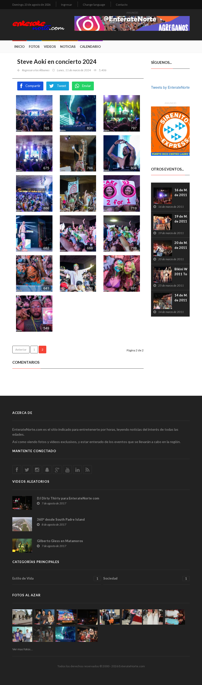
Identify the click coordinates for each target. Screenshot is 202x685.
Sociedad (145, 578)
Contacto (121, 4)
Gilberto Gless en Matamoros (60, 541)
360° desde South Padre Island (61, 519)
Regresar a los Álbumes (36, 70)
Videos (50, 47)
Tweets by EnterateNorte (170, 87)
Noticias (68, 47)
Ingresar (66, 4)
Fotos (34, 47)
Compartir (32, 86)
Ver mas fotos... (22, 649)
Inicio (19, 47)
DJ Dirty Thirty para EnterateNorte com (68, 498)
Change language (94, 4)
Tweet (61, 86)
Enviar (86, 86)
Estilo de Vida (55, 578)
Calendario (90, 47)
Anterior (21, 349)
